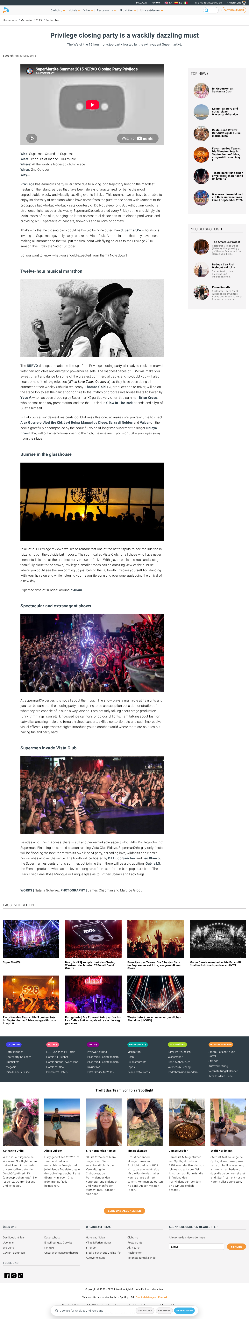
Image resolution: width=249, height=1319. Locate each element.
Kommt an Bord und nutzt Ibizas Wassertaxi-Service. (225, 111)
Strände (213, 1061)
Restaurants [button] (105, 10)
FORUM (156, 2)
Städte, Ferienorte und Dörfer (103, 1252)
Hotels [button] (73, 10)
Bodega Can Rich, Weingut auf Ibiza (223, 266)
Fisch (130, 1056)
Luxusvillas (93, 1067)
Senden (236, 1246)
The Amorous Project (226, 241)
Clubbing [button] (56, 10)
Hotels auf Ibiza (95, 1237)
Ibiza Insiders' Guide (18, 1072)
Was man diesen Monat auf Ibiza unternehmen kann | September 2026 (227, 197)
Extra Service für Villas (100, 1072)
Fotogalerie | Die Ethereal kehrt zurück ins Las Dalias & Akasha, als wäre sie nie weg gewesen (93, 1020)
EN (171, 2)
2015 (38, 20)
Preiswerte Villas (97, 1051)
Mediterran (134, 1051)
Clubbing (132, 1237)
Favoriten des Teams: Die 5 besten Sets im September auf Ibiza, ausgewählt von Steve (154, 965)
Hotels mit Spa (55, 1067)
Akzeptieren (184, 1310)
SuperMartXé (12, 962)
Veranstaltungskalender (223, 1071)
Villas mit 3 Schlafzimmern (103, 1056)
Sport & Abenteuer (179, 1061)
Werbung (8, 1247)
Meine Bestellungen (208, 2)
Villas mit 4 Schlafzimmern (103, 1061)
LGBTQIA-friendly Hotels (60, 1051)
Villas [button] (86, 10)
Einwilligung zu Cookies (58, 1242)
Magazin (141, 2)
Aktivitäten (133, 1247)
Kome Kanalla (221, 287)
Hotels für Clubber (57, 1056)
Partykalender (14, 1051)
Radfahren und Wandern (183, 1072)
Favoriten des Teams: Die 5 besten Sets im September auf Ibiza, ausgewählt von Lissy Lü (226, 154)
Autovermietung (218, 1066)
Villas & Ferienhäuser (98, 1242)
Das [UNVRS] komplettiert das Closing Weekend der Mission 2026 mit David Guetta (90, 965)
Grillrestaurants (136, 1061)
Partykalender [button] (234, 10)
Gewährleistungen (14, 1252)
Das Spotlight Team (14, 1237)
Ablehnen (164, 1310)
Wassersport (175, 1056)
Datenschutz (52, 1237)
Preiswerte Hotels (57, 1072)
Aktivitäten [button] (126, 10)
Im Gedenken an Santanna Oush (222, 90)
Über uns (8, 1242)
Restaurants (134, 1242)
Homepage (10, 20)
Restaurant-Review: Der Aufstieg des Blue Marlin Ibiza (226, 132)
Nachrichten (134, 1252)
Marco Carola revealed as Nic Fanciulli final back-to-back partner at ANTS (215, 964)
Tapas (131, 1067)
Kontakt (49, 1247)
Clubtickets (12, 1061)
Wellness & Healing (179, 1067)
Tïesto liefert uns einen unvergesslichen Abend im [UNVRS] (227, 175)
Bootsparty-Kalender (18, 1056)
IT (190, 2)
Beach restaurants (138, 1072)
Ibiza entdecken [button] (150, 10)
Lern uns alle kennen (124, 1210)
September (53, 20)
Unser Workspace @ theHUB (61, 1252)
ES (180, 2)
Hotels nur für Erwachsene (62, 1061)
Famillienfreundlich (179, 1051)
